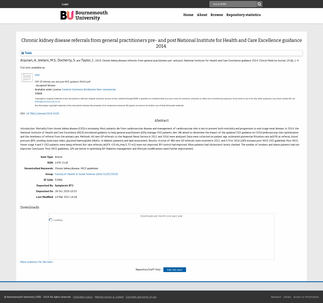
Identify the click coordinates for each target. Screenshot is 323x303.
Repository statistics (243, 15)
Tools (28, 53)
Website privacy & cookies (109, 296)
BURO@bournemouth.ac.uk (47, 101)
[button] (174, 269)
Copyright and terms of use (141, 296)
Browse (217, 15)
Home (188, 15)
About (202, 15)
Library (287, 296)
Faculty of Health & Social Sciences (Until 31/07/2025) (86, 174)
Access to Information (306, 296)
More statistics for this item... (37, 261)
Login (65, 4)
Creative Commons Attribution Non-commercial (89, 89)
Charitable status (83, 296)
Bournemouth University (84, 16)
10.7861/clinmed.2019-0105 (42, 113)
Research (276, 296)
